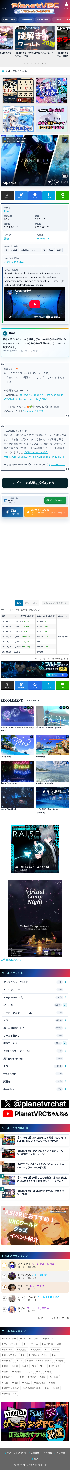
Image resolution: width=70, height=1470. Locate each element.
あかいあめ (24, 1275)
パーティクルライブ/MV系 (32, 1012)
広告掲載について (11, 959)
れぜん (22, 1308)
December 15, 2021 (34, 411)
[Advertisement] (35, 560)
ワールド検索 (9, 19)
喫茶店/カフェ (10, 1355)
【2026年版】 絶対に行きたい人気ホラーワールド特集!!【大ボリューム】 (41, 1153)
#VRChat (9, 399)
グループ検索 (43, 19)
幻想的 (14, 250)
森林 (6, 1371)
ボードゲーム (32, 1344)
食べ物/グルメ (10, 1393)
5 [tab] (38, 63)
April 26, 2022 (57, 464)
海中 (51, 250)
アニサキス (24, 1263)
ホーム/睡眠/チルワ (32, 1027)
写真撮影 (37, 1349)
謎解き (32, 1081)
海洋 (59, 250)
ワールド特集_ (32, 1035)
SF (23, 1338)
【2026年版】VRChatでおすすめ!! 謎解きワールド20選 (41, 1193)
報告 (65, 176)
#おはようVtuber (29, 394)
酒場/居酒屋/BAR (11, 1388)
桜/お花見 (55, 1366)
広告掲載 (47, 1453)
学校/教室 (8, 1360)
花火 (6, 1382)
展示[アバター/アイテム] (32, 1050)
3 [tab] (31, 63)
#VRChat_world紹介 (51, 394)
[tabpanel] (35, 42)
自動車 (55, 1377)
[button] (29, 953)
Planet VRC (44, 238)
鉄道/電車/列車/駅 (33, 1388)
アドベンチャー (32, 989)
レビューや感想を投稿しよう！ (35, 483)
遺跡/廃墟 (40, 1382)
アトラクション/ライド (32, 982)
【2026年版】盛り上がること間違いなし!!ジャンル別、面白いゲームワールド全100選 (42, 1139)
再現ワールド (31, 1043)
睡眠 (49, 1371)
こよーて (23, 1286)
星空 (26, 1366)
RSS (36, 1459)
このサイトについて (17, 1453)
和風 (57, 1349)
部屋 (53, 1382)
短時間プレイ (10, 1377)
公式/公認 (8, 1349)
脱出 (44, 1377)
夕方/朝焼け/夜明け (39, 1355)
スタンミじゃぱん (14, 261)
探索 (6, 1366)
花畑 (16, 1382)
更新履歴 (60, 1453)
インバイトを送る (57, 500)
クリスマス (50, 1338)
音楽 (57, 1388)
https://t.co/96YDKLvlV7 (18, 456)
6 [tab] (42, 63)
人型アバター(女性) (52, 1344)
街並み (27, 1382)
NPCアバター (10, 1338)
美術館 (33, 1377)
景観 (6, 238)
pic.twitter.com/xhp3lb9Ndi (49, 456)
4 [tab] (35, 63)
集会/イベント (32, 1089)
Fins (6, 211)
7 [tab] (45, 63)
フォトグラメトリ (12, 1344)
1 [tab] (24, 63)
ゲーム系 (31, 1005)
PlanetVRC (28, 1465)
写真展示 (23, 1349)
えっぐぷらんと (27, 1297)
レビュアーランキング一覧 (53, 1317)
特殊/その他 (32, 1073)
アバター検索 (26, 19)
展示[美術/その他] (32, 1058)
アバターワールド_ (32, 997)
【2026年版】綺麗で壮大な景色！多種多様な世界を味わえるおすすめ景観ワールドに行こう (42, 1179)
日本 (16, 1366)
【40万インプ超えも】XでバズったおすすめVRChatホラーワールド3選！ (40, 1166)
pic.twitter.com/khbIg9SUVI (31, 399)
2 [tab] (27, 63)
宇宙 (21, 1360)
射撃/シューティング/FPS (40, 1360)
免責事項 (35, 1453)
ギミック (35, 1338)
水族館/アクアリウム (30, 250)
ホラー (32, 1020)
